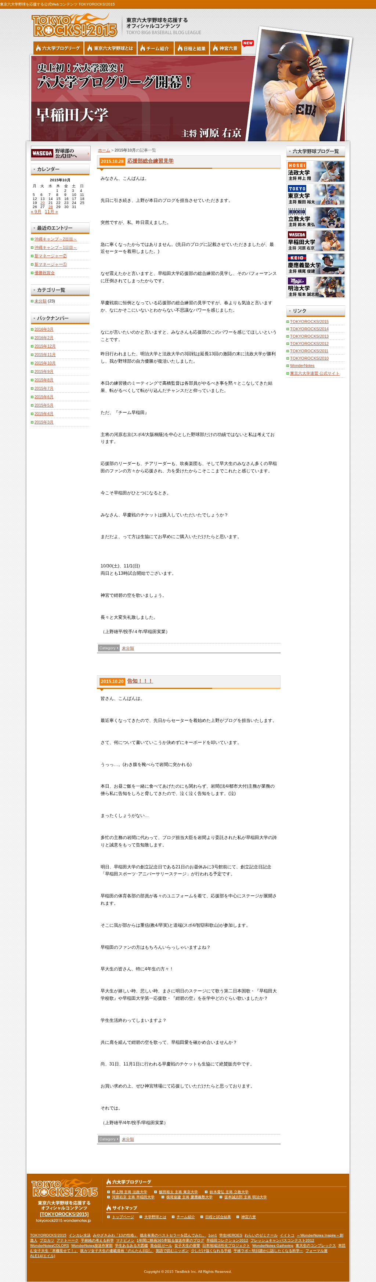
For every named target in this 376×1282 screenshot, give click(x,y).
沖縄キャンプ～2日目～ (56, 239)
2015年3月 (44, 422)
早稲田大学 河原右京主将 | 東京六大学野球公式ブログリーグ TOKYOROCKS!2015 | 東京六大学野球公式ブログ (188, 98)
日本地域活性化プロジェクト (226, 1245)
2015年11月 (45, 354)
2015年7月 (44, 388)
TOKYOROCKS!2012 (309, 343)
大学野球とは (155, 1217)
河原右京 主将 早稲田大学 (133, 1197)
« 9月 (36, 211)
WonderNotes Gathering (272, 1245)
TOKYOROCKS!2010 (309, 358)
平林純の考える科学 (97, 1240)
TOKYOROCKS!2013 (309, 336)
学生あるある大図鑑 (131, 1245)
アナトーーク (68, 1240)
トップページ (123, 1217)
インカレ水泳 (80, 1235)
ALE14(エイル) (42, 1256)
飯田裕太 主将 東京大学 (178, 1192)
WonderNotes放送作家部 (92, 1245)
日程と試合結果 (218, 1217)
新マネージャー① (51, 264)
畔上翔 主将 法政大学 (129, 1192)
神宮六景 (225, 48)
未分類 (128, 648)
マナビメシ (125, 1240)
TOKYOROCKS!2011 (309, 351)
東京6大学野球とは (110, 48)
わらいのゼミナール (261, 1235)
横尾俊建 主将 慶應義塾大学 (189, 1197)
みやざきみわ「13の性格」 (115, 1235)
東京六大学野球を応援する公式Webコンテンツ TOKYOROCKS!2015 (57, 4)
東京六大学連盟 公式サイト (315, 373)
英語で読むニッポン (172, 1251)
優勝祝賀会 (45, 272)
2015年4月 (44, 413)
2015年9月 (44, 371)
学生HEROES (230, 1235)
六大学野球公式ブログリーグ (58, 48)
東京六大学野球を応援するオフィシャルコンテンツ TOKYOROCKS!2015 (72, 23)
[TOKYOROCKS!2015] (64, 1214)
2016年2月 (44, 337)
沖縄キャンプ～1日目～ (56, 247)
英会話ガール (161, 1245)
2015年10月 (45, 363)
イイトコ (287, 1235)
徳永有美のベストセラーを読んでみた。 (173, 1235)
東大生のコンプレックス (316, 1245)
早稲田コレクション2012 (227, 1240)
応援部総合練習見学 (150, 161)
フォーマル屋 (317, 1251)
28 (50, 207)
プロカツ (47, 1240)
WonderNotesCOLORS (49, 1245)
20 (42, 203)
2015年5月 (44, 405)
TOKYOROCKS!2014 (309, 329)
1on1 (212, 1235)
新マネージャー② (51, 256)
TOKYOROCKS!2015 (309, 321)
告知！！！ (140, 681)
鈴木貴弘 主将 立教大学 (229, 1192)
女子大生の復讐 (187, 1245)
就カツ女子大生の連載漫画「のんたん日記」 (116, 1251)
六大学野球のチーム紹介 (156, 48)
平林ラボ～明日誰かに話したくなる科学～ (268, 1251)
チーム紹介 (186, 1217)
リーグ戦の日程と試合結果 (192, 48)
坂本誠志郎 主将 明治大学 (245, 1197)
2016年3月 (44, 329)
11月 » (51, 211)
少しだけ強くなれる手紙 (211, 1251)
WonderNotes (302, 365)
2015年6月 (44, 397)
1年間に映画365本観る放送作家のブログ (170, 1240)
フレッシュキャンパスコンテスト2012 (282, 1240)
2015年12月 (45, 346)
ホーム (104, 150)
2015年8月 (44, 380)
